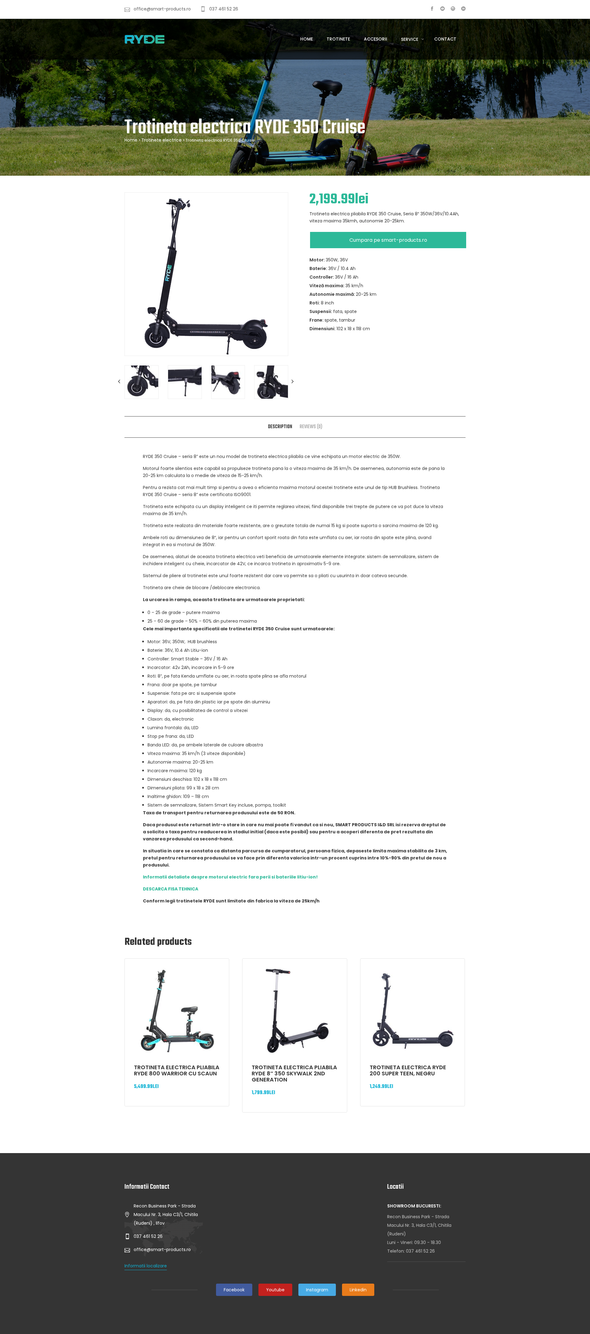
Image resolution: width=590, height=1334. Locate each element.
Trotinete (338, 39)
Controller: (322, 277)
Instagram (317, 1290)
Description (280, 427)
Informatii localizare (145, 1266)
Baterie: (318, 268)
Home (306, 39)
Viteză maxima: (327, 286)
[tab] (280, 427)
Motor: (317, 260)
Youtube (275, 1290)
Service (410, 39)
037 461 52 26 (420, 1251)
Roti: (315, 303)
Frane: (316, 320)
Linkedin (358, 1290)
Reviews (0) (311, 427)
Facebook (234, 1290)
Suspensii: (321, 311)
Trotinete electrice (161, 140)
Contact (445, 39)
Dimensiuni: (322, 329)
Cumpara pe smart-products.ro (388, 240)
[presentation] (119, 381)
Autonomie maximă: (332, 294)
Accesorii (375, 39)
